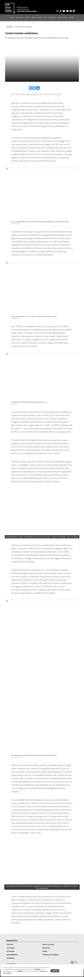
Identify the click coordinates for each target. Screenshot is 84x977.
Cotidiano (27, 17)
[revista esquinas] (21, 8)
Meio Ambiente (52, 17)
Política (12, 17)
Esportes (33, 17)
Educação (40, 17)
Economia (71, 17)
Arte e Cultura (19, 17)
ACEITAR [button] (54, 971)
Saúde (45, 17)
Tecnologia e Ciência (62, 17)
